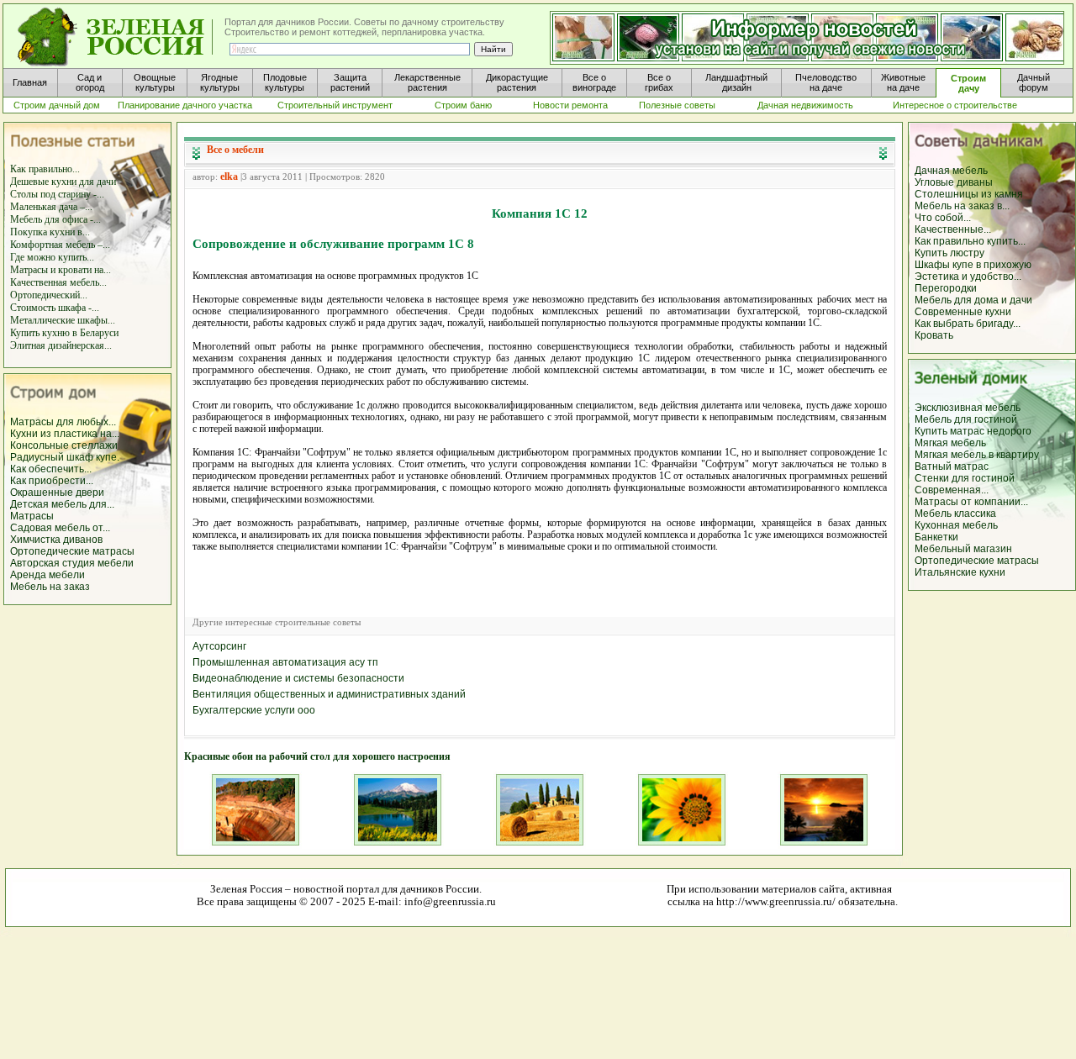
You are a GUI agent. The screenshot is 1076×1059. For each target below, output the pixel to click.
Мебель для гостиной (966, 419)
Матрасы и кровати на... (60, 270)
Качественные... (953, 229)
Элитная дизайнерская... (61, 345)
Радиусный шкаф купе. (64, 457)
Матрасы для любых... (63, 422)
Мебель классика (955, 513)
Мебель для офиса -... (55, 219)
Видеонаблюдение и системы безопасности (298, 678)
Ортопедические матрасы (72, 551)
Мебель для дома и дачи (973, 300)
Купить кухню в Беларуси (64, 333)
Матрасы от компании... (971, 502)
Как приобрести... (51, 481)
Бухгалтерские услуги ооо (254, 710)
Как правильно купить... (970, 241)
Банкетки (936, 537)
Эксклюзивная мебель (968, 408)
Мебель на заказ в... (962, 206)
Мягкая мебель (950, 443)
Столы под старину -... (57, 194)
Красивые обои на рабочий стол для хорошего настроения (317, 756)
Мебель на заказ (50, 587)
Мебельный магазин (963, 549)
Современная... (952, 490)
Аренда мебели (47, 575)
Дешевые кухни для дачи (63, 181)
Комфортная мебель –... (60, 244)
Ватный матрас (952, 466)
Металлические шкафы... (62, 320)
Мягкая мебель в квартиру (977, 455)
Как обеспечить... (51, 469)
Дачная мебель (951, 170)
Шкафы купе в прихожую (973, 265)
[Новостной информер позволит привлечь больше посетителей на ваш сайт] (807, 39)
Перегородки (946, 288)
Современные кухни (963, 312)
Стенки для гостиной (965, 478)
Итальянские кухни (960, 572)
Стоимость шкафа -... (54, 307)
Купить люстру (949, 253)
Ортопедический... (48, 295)
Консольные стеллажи (64, 445)
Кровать (934, 335)
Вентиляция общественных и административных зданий (329, 694)
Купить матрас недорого (973, 431)
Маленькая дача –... (51, 207)
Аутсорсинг (219, 646)
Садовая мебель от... (60, 528)
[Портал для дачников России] (116, 37)
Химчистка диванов (56, 539)
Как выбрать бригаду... (968, 323)
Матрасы (32, 516)
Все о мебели (235, 149)
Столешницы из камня (969, 194)
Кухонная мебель (956, 525)
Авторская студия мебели (72, 563)
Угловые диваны (954, 182)
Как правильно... (45, 169)
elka (229, 176)
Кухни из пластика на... (64, 434)
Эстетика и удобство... (968, 276)
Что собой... (943, 218)
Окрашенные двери (57, 492)
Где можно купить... (52, 257)
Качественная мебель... (58, 282)
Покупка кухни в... (50, 232)
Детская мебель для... (62, 504)
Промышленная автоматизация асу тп (285, 662)
